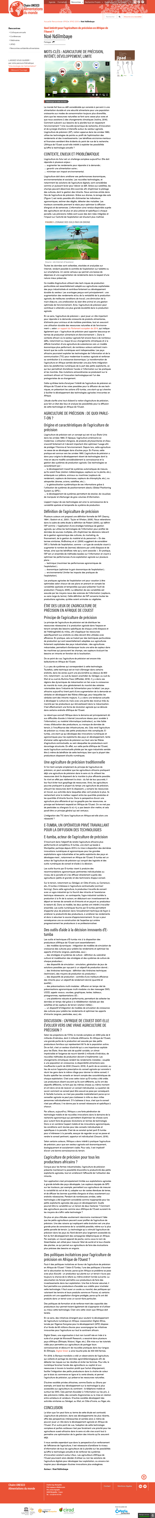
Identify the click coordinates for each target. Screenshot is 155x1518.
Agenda (52, 2)
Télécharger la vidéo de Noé (56, 101)
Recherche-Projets (92, 2)
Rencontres (76, 2)
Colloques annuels (18, 32)
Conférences (15, 36)
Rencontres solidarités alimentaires (24, 48)
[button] (69, 2)
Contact (107, 1486)
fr (135, 1)
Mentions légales (125, 1486)
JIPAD (12, 44)
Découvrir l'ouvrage (19, 69)
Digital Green (62, 1350)
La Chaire (122, 2)
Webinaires (14, 40)
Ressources (109, 2)
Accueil (47, 21)
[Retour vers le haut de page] (144, 1476)
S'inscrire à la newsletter (133, 16)
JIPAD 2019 (74, 21)
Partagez (47, 42)
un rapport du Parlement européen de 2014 (77, 328)
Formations (62, 2)
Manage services (144, 1514)
